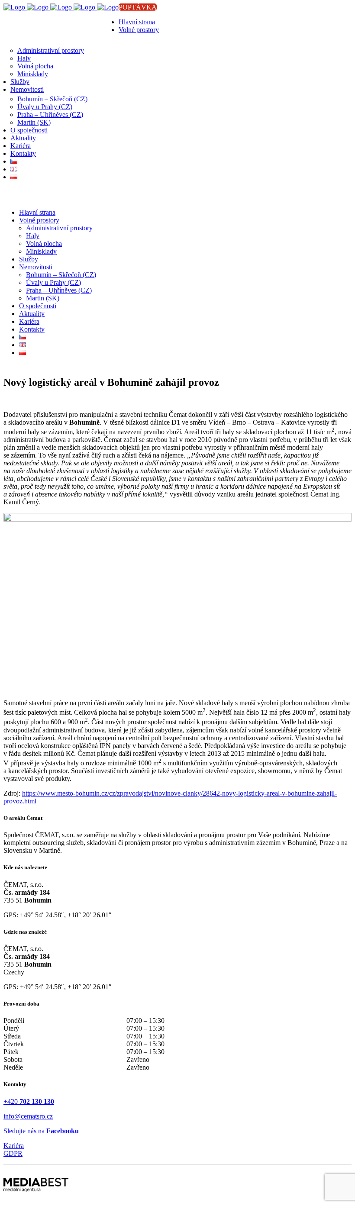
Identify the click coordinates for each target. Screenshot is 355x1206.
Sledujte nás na (41, 1131)
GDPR (13, 1153)
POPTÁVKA (138, 7)
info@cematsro (24, 1116)
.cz (49, 1116)
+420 (28, 1101)
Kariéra (13, 1145)
